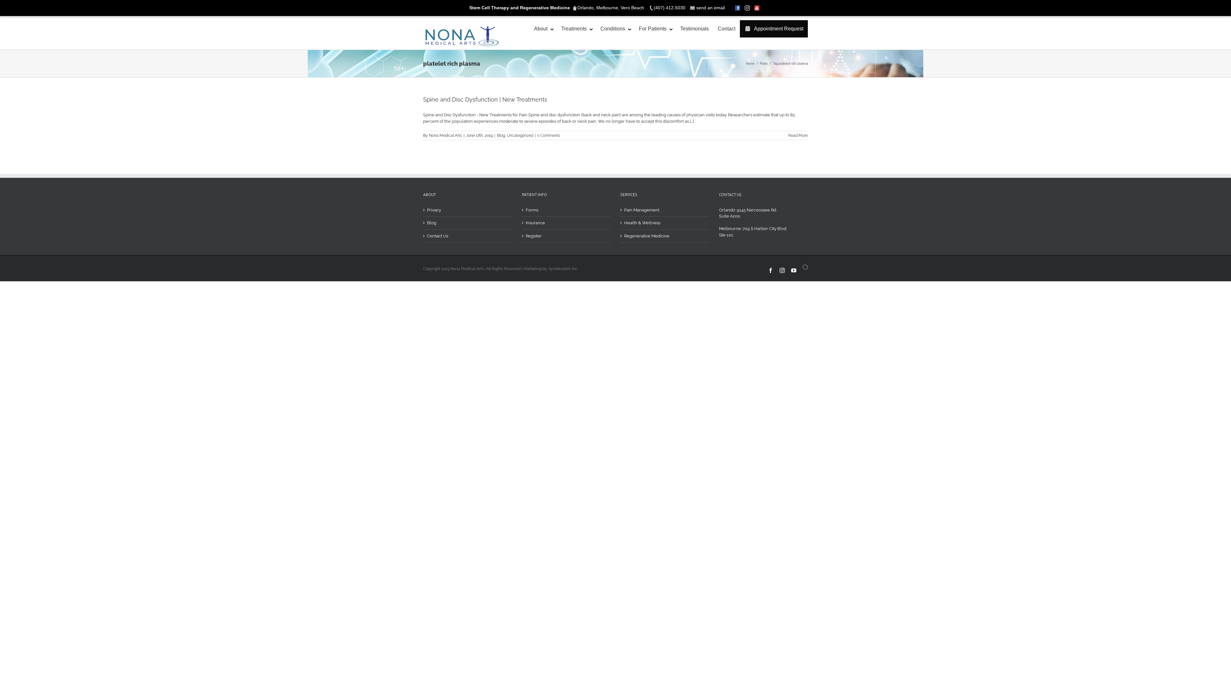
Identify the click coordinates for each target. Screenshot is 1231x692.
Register (534, 236)
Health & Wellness (642, 222)
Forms (532, 210)
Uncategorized (520, 135)
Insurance (535, 222)
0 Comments (548, 135)
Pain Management (641, 210)
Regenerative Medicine (646, 236)
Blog (501, 135)
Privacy (434, 210)
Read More (798, 135)
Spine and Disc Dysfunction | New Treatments (485, 99)
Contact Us (437, 236)
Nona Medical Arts (445, 135)
